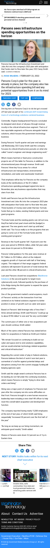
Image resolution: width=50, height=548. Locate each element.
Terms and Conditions (12, 522)
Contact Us (19, 513)
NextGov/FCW (28, 536)
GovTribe (18, 538)
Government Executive (10, 536)
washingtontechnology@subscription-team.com (18, 528)
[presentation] (2, 481)
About (5, 513)
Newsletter (7, 519)
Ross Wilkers (11, 76)
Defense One (41, 536)
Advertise (36, 513)
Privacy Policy (33, 519)
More (26, 538)
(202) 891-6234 (25, 526)
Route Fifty (8, 538)
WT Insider (19, 519)
